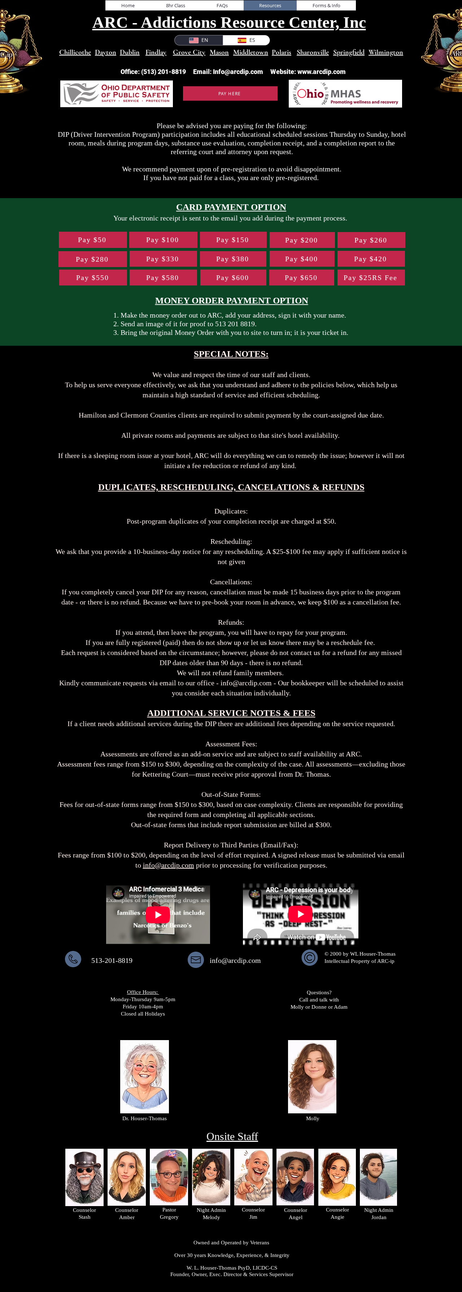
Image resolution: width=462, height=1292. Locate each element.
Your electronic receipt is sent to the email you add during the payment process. (231, 218)
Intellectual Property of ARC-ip (360, 961)
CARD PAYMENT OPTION (231, 207)
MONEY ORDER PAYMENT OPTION (231, 300)
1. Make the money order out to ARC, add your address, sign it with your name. (229, 315)
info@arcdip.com (246, 683)
